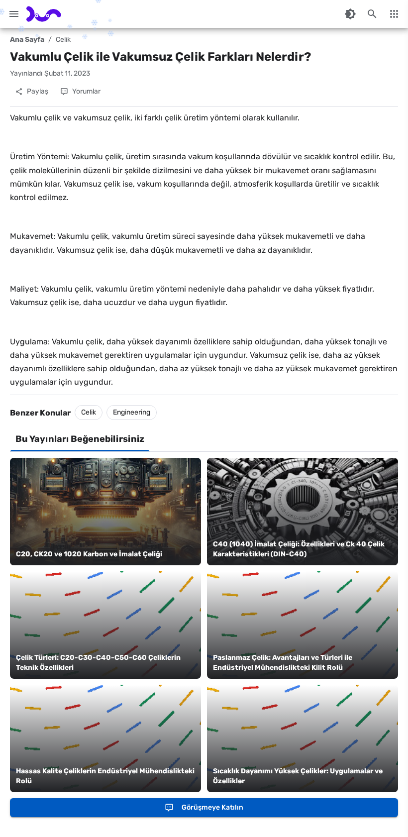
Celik (63, 39)
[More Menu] (394, 14)
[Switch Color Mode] (350, 14)
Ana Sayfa (27, 39)
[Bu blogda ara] (372, 14)
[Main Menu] (14, 14)
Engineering (131, 412)
